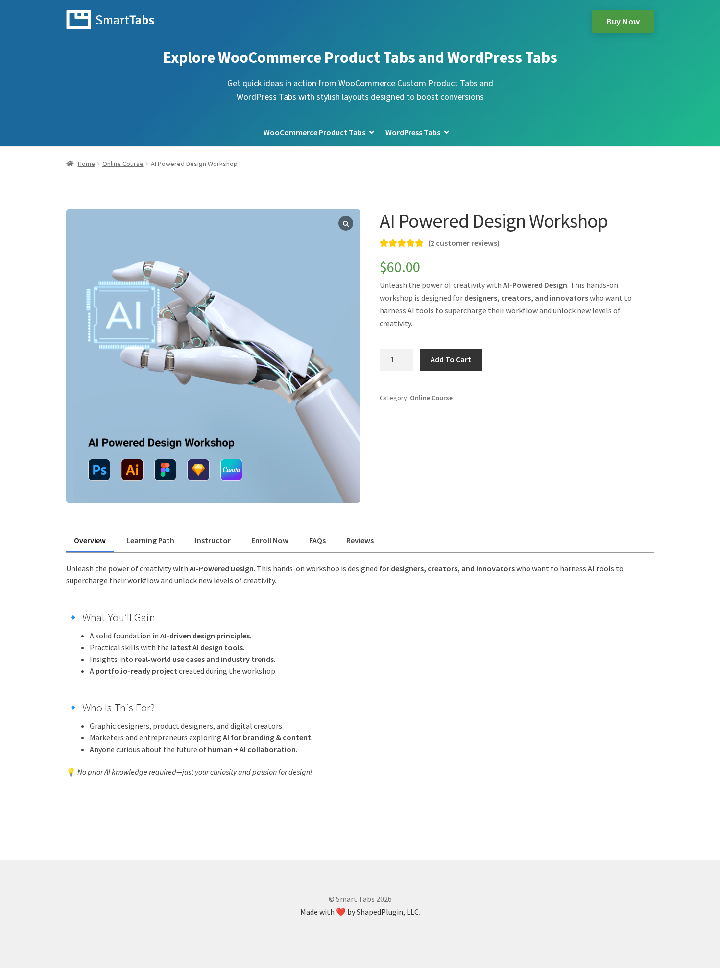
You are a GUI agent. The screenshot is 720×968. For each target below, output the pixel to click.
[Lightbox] (345, 223)
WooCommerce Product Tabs (314, 132)
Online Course (123, 163)
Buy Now (623, 21)
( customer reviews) (464, 243)
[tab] (90, 540)
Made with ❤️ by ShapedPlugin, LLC (359, 912)
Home (86, 163)
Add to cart (451, 359)
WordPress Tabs (412, 132)
